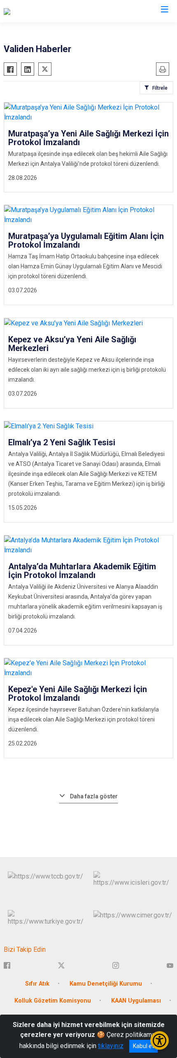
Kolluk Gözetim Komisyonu (52, 1000)
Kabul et (143, 1046)
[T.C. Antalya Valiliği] (30, 11)
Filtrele (160, 88)
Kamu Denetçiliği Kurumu (106, 983)
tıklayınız (110, 1046)
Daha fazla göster (94, 796)
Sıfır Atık (37, 983)
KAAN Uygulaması (136, 1000)
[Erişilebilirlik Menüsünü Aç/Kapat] (159, 1040)
